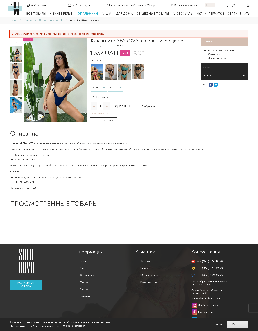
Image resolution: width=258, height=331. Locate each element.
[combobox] (107, 97)
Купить (125, 106)
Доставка (145, 260)
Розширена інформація (73, 326)
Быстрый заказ (103, 120)
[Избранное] (241, 5)
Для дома (124, 13)
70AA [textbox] (96, 87)
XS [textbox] (111, 87)
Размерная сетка (26, 284)
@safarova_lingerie (81, 5)
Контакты (85, 296)
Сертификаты (239, 13)
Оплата (144, 268)
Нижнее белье (61, 13)
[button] (16, 43)
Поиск (233, 5)
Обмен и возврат (149, 275)
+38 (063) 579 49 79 (209, 268)
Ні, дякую (217, 324)
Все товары (36, 13)
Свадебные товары (153, 13)
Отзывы (84, 282)
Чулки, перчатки (210, 13)
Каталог (84, 260)
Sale (82, 268)
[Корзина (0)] (248, 5)
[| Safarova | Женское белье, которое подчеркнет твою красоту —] (15, 8)
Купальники (87, 13)
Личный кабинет (226, 5)
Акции (107, 13)
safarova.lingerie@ (205, 298)
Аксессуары (183, 13)
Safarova (84, 289)
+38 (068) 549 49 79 (209, 275)
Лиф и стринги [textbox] (100, 97)
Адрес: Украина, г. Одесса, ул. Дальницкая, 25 (206, 291)
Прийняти (237, 324)
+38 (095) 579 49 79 (209, 261)
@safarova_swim (39, 5)
